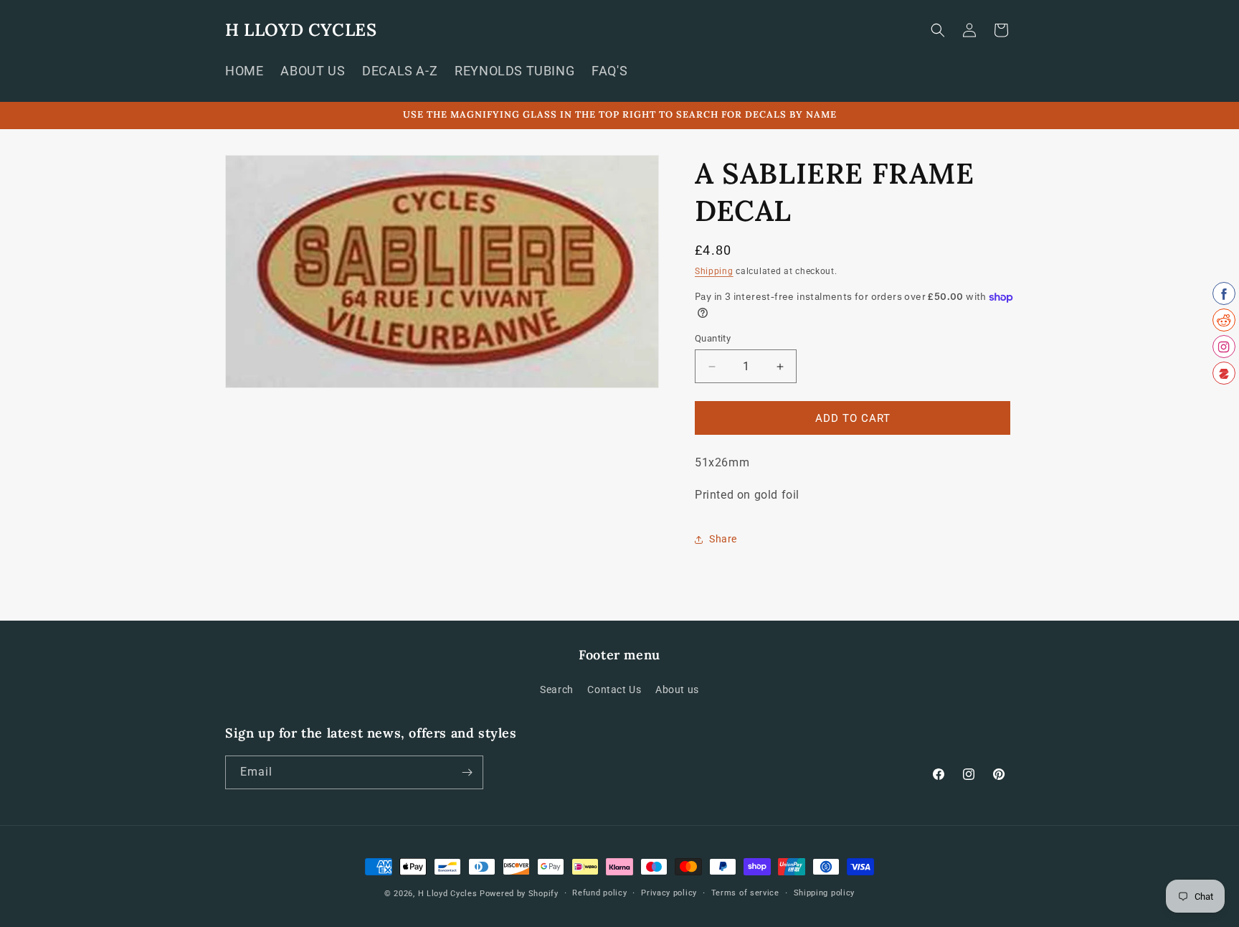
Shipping (714, 271)
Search (557, 690)
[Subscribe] (467, 772)
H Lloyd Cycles (448, 893)
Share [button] (723, 539)
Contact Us (614, 690)
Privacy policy (669, 893)
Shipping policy (824, 893)
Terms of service (745, 893)
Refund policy (599, 893)
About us (677, 690)
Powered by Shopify (519, 893)
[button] (938, 30)
